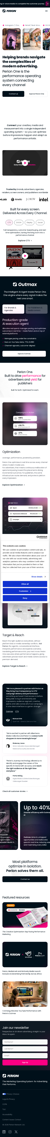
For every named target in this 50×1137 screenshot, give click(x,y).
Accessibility (7, 1114)
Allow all (25, 584)
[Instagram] (10, 1131)
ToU (4, 1109)
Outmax (9, 711)
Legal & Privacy (8, 1099)
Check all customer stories (13, 791)
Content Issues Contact (11, 1119)
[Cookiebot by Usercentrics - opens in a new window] (36, 537)
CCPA (4, 1104)
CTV (17, 711)
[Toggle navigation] (46, 11)
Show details (36, 577)
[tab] (9, 222)
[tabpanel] (25, 336)
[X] (16, 1131)
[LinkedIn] (3, 1131)
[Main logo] (9, 10)
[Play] (11, 39)
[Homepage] (10, 1076)
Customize (23, 591)
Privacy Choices (12, 1094)
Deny (25, 598)
